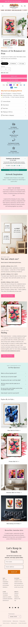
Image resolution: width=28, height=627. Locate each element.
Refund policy (15, 621)
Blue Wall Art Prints (13, 430)
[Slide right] (26, 43)
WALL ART (5, 579)
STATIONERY (5, 583)
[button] (2, 6)
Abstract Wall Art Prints (13, 492)
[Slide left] (1, 43)
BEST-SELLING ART (17, 10)
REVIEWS (16, 595)
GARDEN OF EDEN (18, 581)
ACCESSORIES (6, 585)
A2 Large (22, 63)
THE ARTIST (5, 593)
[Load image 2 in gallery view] (14, 42)
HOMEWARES (5, 581)
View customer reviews (14, 170)
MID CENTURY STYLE (19, 585)
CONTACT (16, 593)
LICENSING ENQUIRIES (7, 598)
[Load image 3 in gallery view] (21, 42)
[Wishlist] (1, 625)
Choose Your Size (8, 295)
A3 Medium (13, 63)
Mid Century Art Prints (13, 523)
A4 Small (4, 63)
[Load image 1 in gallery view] (6, 42)
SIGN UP (14, 572)
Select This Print (7, 355)
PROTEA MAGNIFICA (18, 583)
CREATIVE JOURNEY (7, 596)
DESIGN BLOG (6, 600)
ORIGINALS (5, 587)
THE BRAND (5, 595)
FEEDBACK (16, 596)
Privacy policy (22, 621)
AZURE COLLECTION (18, 587)
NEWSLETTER (17, 598)
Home (2, 10)
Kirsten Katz (8, 621)
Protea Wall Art (13, 461)
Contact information (22, 623)
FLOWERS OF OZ (17, 579)
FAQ (15, 600)
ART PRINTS (8, 10)
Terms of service (6, 623)
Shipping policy (14, 623)
